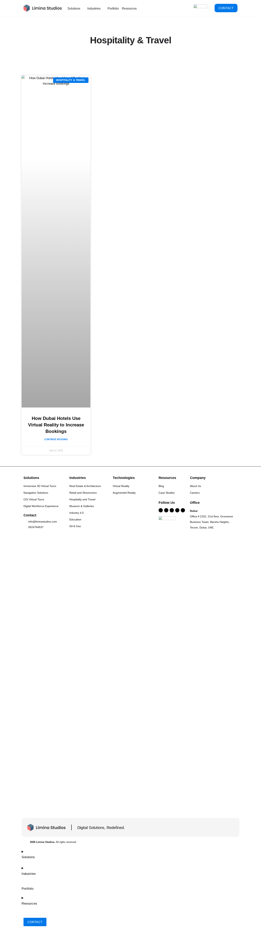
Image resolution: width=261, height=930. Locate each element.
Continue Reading (56, 439)
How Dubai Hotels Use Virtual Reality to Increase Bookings (56, 425)
